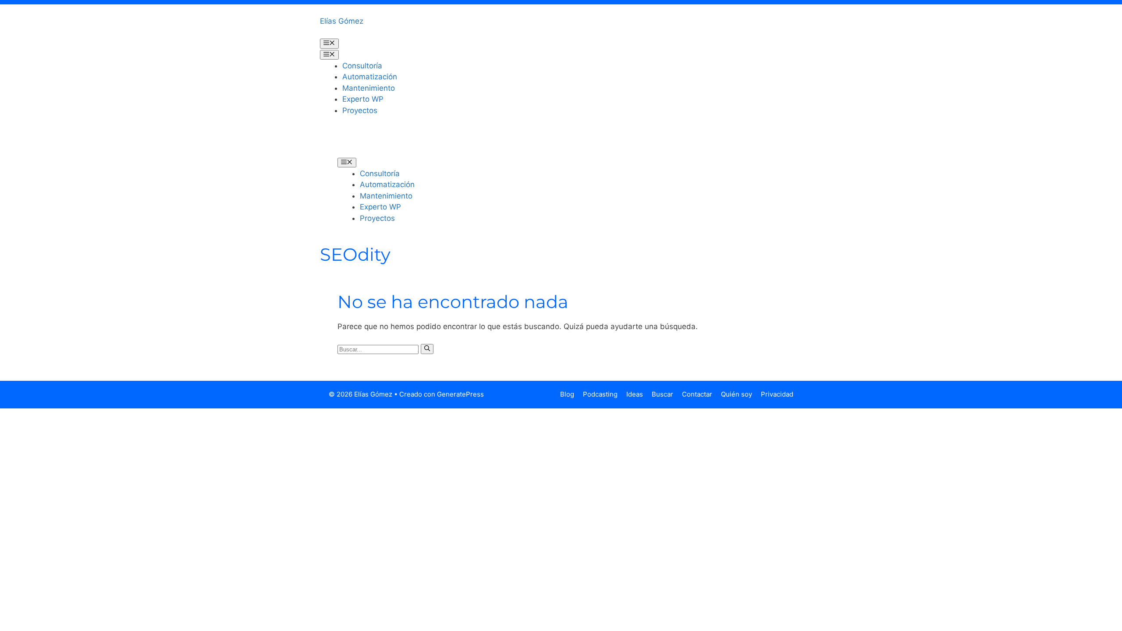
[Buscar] (427, 349)
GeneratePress (460, 394)
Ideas (634, 394)
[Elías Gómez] (350, 142)
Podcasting (600, 394)
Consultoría (362, 65)
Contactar (697, 394)
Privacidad (777, 394)
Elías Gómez (341, 21)
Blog (567, 394)
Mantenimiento (368, 88)
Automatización (369, 76)
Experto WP (362, 99)
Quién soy (736, 394)
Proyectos (359, 110)
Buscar (662, 394)
